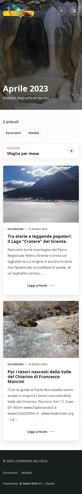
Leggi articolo (37, 285)
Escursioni (13, 133)
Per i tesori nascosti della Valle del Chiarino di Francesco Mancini (39, 376)
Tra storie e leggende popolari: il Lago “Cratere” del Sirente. (40, 238)
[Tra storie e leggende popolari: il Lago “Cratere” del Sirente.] (41, 194)
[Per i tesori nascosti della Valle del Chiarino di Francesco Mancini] (41, 329)
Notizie (33, 133)
